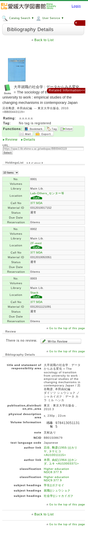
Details (29, 139)
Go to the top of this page (67, 328)
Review (11, 139)
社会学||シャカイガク (58, 495)
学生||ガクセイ (54, 485)
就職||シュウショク (57, 490)
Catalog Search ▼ (21, 18)
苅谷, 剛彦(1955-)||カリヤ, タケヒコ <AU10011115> (60, 451)
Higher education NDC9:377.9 (56, 478)
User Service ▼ (52, 18)
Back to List (44, 40)
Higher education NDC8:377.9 (56, 470)
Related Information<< (67, 90)
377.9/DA (36, 203)
